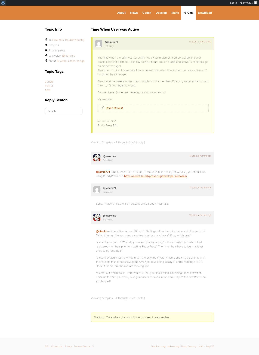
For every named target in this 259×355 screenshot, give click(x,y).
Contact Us (56, 346)
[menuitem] (3, 3)
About (121, 12)
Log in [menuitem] (233, 2)
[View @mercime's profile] (96, 157)
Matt (201, 346)
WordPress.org (158, 346)
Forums (188, 12)
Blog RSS (209, 346)
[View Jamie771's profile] (98, 43)
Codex (146, 12)
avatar (49, 86)
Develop (161, 12)
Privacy (68, 346)
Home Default (114, 108)
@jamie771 (103, 171)
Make (175, 12)
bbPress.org (173, 346)
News (134, 12)
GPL (47, 346)
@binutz (101, 231)
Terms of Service (82, 346)
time (48, 90)
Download (205, 12)
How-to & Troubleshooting (68, 39)
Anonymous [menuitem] (246, 2)
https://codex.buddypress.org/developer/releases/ (155, 176)
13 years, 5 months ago (200, 41)
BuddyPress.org (68, 13)
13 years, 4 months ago (200, 215)
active (49, 81)
